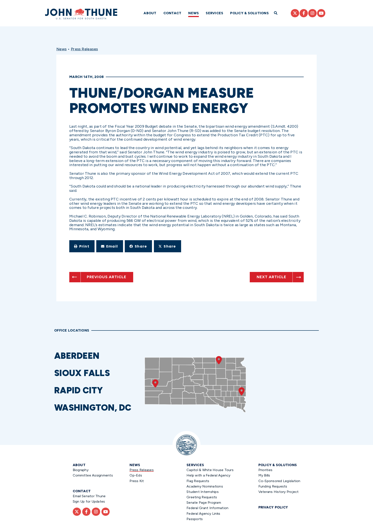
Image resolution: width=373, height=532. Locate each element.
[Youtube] (321, 13)
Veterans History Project (278, 492)
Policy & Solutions (249, 13)
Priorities (265, 470)
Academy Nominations (204, 486)
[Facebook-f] (304, 13)
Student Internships (202, 492)
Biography (81, 470)
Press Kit (137, 481)
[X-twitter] (295, 13)
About (150, 13)
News (193, 13)
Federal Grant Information (207, 508)
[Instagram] (312, 13)
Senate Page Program (203, 502)
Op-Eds (136, 475)
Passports (194, 519)
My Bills (264, 475)
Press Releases (84, 49)
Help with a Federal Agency (208, 475)
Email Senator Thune (89, 496)
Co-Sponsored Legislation (279, 481)
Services (214, 13)
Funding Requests (272, 486)
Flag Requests (197, 481)
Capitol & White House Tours (210, 470)
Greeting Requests (201, 497)
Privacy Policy (273, 507)
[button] (82, 246)
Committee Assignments (93, 475)
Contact (172, 13)
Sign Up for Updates (89, 501)
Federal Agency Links (203, 513)
